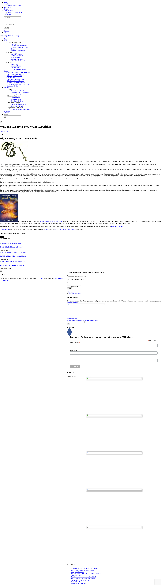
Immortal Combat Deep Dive (16, 79)
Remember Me (10, 24)
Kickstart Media (58, 278)
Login (41, 278)
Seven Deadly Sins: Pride (78, 583)
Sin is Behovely (75, 582)
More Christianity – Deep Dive (16, 74)
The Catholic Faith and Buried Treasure (82, 570)
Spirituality (47, 229)
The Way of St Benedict (14, 76)
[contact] (114, 527)
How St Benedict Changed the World (18, 84)
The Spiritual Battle (13, 77)
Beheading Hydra (12, 86)
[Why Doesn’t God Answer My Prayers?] (12, 261)
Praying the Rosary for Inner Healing (51, 221)
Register (6, 31)
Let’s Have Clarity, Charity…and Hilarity (13, 256)
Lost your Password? (74, 293)
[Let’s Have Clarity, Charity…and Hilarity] (13, 252)
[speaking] (114, 490)
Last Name (73, 358)
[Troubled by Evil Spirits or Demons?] (11, 243)
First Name (73, 350)
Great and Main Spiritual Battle (16, 82)
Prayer (56, 229)
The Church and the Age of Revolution (18, 72)
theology (67, 229)
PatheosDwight (4, 229)
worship (73, 229)
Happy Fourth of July (77, 572)
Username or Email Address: (75, 279)
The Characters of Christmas (15, 81)
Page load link (4, 280)
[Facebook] (69, 332)
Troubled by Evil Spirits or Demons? (11, 247)
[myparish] (114, 378)
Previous (2, 131)
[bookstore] (114, 453)
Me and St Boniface (77, 575)
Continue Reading (117, 226)
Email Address (75, 343)
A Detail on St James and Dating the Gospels (84, 568)
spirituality (62, 229)
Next (6, 131)
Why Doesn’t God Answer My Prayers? (12, 265)
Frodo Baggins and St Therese (80, 580)
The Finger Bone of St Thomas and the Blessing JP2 (86, 573)
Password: (70, 283)
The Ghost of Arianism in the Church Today (84, 577)
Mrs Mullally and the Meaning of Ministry (83, 578)
